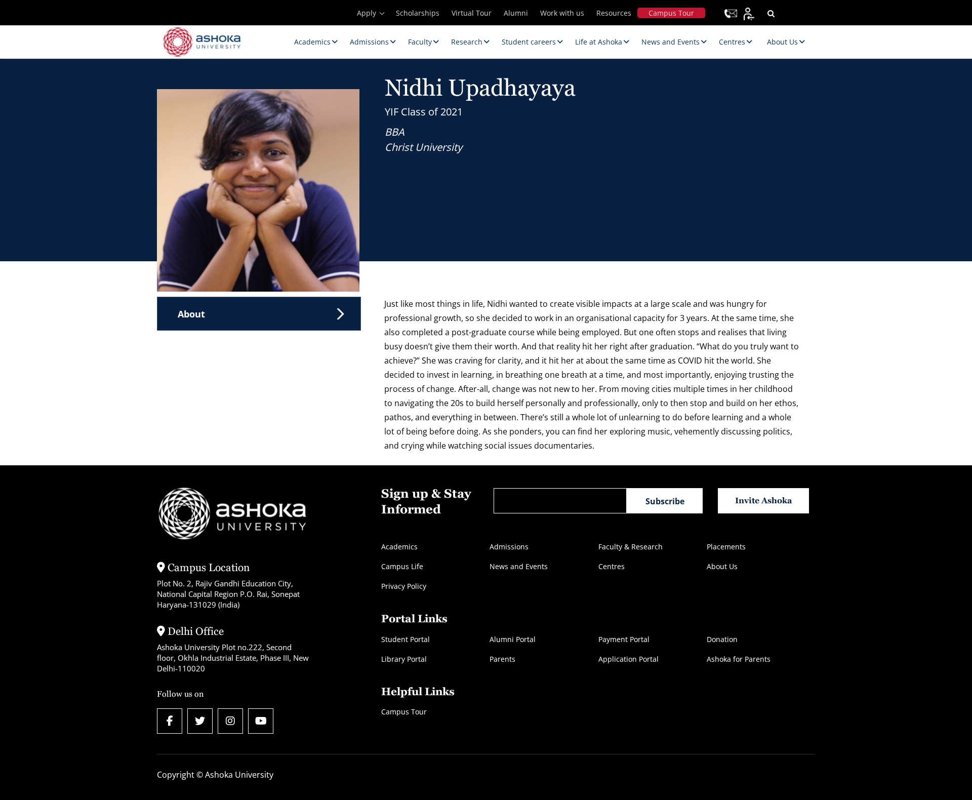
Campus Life (402, 566)
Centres (611, 566)
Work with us (562, 13)
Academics (399, 546)
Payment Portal (624, 639)
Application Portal (628, 659)
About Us (722, 566)
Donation (722, 639)
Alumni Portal (513, 639)
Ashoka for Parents (739, 659)
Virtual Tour (472, 13)
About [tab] (191, 314)
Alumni (516, 13)
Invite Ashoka (763, 500)
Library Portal (404, 659)
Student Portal (405, 639)
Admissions (509, 546)
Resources (613, 13)
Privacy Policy (403, 586)
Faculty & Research (630, 546)
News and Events (519, 566)
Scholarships (417, 13)
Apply (366, 13)
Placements (726, 546)
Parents (502, 659)
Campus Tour (671, 13)
